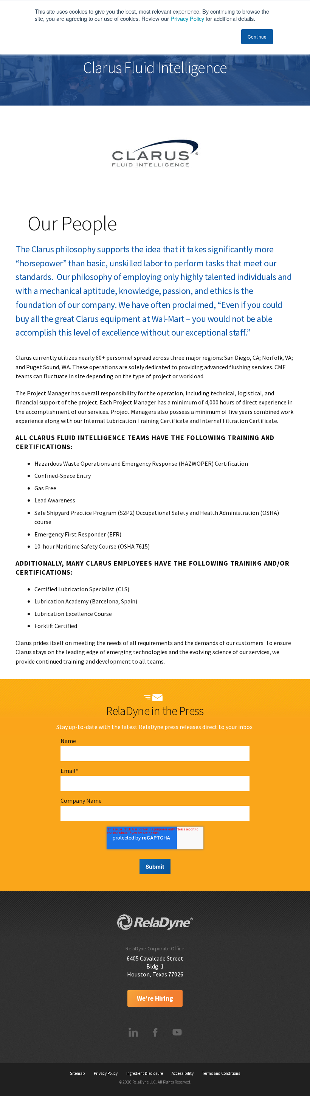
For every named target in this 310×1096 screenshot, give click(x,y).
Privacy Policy (187, 18)
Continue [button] (257, 36)
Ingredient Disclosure (144, 1073)
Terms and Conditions (221, 1073)
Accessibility (183, 1073)
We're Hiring (155, 998)
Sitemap (77, 1073)
